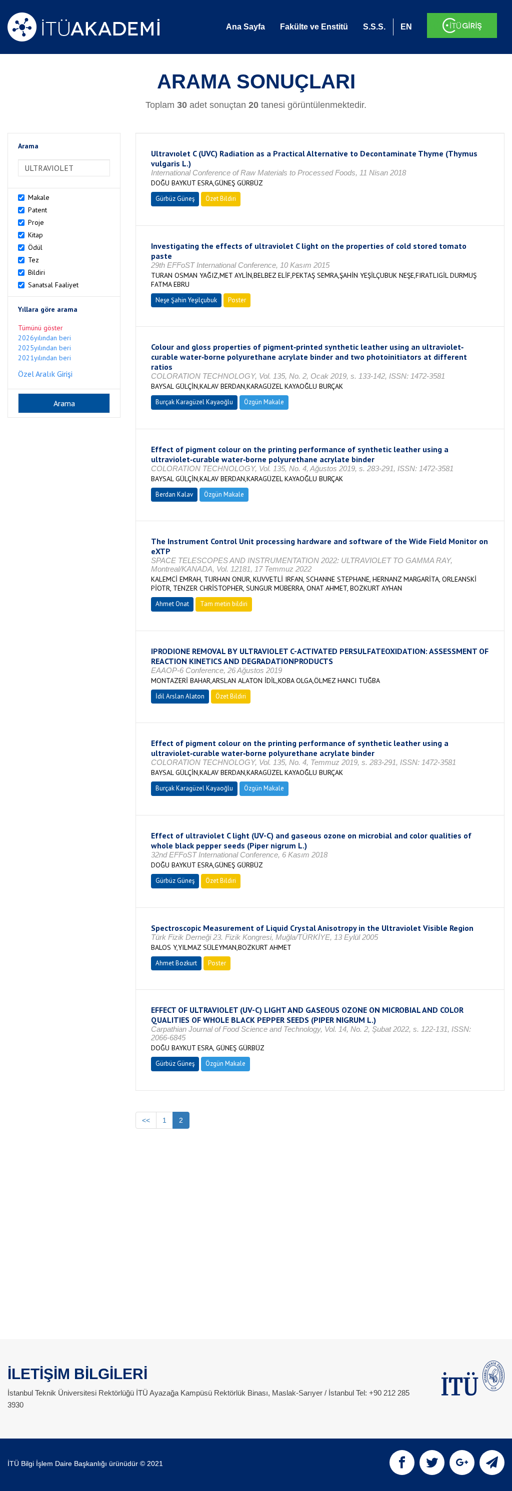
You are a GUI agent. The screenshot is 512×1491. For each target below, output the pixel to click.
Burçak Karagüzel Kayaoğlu (194, 402)
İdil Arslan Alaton (180, 696)
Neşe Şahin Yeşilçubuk (186, 300)
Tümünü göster (40, 327)
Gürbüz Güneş (175, 198)
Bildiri (36, 272)
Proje (36, 222)
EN (406, 26)
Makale (39, 197)
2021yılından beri (44, 357)
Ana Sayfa (245, 26)
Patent (37, 209)
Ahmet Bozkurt (176, 963)
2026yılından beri (44, 337)
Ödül (35, 247)
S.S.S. (374, 26)
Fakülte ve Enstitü (314, 26)
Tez (33, 259)
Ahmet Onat (172, 604)
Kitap (35, 234)
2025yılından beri (44, 347)
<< (146, 1120)
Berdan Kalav (174, 494)
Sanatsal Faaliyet (53, 284)
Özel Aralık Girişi (45, 374)
